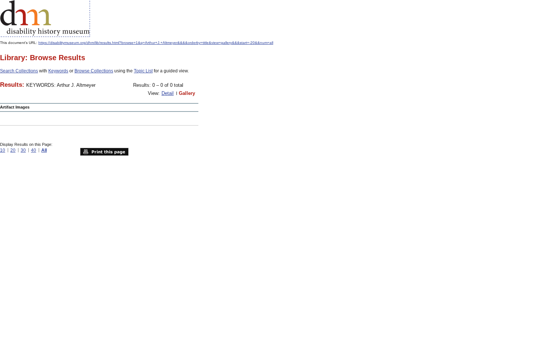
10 (2, 150)
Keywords (58, 70)
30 (23, 150)
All (44, 150)
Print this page (104, 152)
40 (33, 150)
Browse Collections (93, 70)
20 (12, 150)
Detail (167, 93)
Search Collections (19, 70)
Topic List (143, 70)
